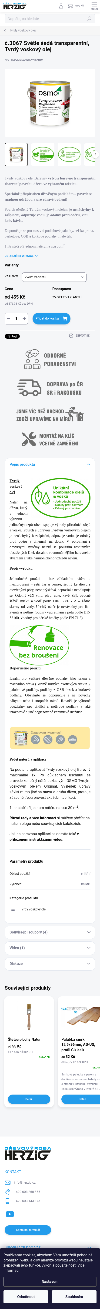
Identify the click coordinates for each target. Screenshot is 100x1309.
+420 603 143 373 (27, 1201)
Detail (29, 1099)
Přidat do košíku (47, 318)
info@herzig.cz (25, 1182)
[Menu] (94, 6)
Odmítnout (26, 1297)
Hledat (89, 18)
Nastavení (50, 1281)
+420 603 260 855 (27, 1192)
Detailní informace (19, 256)
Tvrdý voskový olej (33, 909)
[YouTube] (10, 1213)
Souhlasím (74, 1297)
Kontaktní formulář (28, 1230)
